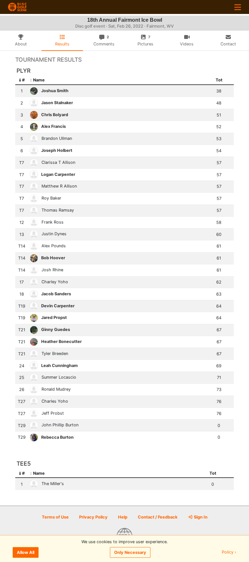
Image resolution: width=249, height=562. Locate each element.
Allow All (25, 552)
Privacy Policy (93, 517)
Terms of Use (55, 517)
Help (122, 517)
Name (39, 80)
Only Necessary (130, 552)
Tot (219, 80)
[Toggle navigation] (237, 7)
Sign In (200, 517)
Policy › (229, 552)
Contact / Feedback (157, 517)
